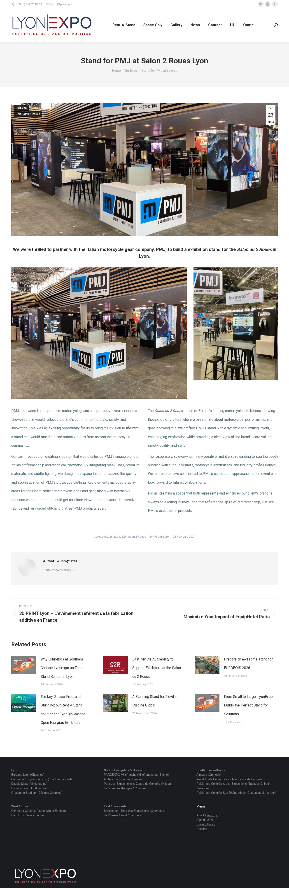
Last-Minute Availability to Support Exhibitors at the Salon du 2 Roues (156, 668)
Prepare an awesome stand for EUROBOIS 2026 (248, 663)
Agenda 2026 (205, 819)
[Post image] (23, 665)
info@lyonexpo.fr (63, 4)
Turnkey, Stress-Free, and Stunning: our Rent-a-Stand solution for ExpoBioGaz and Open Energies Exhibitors (63, 710)
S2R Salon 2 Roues (28, 114)
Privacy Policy (205, 824)
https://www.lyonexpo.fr (58, 569)
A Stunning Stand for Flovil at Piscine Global (155, 701)
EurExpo (21, 108)
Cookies (201, 828)
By (159, 536)
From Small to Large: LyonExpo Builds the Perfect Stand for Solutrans (248, 705)
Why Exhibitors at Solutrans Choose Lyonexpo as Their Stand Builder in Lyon (62, 668)
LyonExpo (211, 815)
